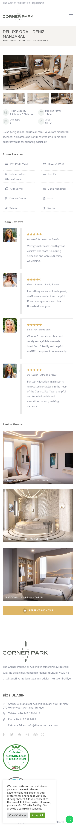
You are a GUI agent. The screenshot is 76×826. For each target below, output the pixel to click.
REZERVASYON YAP (41, 610)
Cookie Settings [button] (17, 815)
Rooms (13, 40)
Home (5, 40)
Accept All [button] (37, 815)
